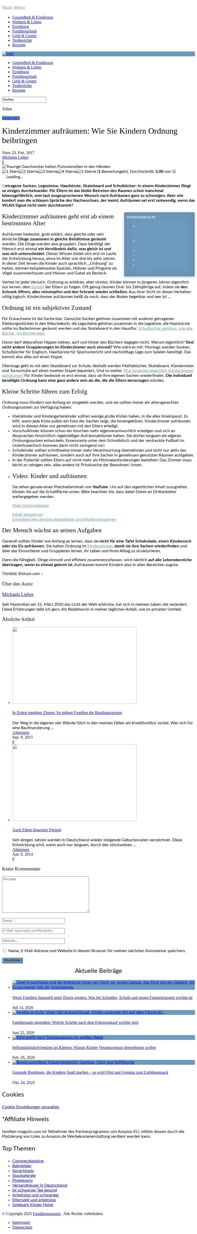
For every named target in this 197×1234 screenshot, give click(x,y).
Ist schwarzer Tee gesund (34, 1190)
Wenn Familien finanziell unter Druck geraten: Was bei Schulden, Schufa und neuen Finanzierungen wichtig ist (102, 997)
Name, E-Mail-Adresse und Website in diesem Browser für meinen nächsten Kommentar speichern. (97, 951)
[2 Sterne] (28, 171)
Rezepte (18, 45)
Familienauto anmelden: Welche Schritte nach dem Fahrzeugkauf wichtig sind (75, 1022)
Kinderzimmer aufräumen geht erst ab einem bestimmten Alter (164, 231)
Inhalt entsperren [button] (27, 515)
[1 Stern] (10, 171)
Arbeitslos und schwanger (35, 1195)
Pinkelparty (22, 1180)
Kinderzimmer (99, 546)
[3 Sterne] (48, 171)
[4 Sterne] (67, 171)
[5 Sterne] (86, 171)
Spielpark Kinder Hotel (32, 1205)
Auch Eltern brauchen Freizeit (36, 830)
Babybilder (22, 1166)
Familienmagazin (47, 1213)
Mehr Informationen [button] (30, 506)
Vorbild (37, 287)
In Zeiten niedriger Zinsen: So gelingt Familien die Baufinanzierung (67, 712)
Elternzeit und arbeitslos (34, 1200)
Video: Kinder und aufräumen (163, 260)
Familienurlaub (24, 31)
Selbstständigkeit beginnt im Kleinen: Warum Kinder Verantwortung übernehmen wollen (84, 1047)
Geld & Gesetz (24, 36)
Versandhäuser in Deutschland (39, 1185)
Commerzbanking (28, 1161)
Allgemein (11, 118)
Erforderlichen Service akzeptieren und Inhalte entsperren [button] (64, 519)
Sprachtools (23, 1171)
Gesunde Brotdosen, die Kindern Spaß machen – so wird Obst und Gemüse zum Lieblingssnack (90, 1072)
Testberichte (22, 40)
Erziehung (20, 26)
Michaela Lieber (15, 157)
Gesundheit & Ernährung (32, 17)
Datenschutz (22, 1227)
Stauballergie (24, 1176)
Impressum (21, 1222)
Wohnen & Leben (26, 22)
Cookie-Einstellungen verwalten (30, 1107)
